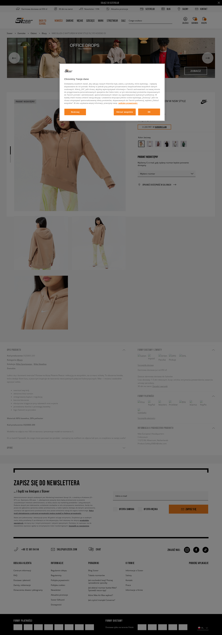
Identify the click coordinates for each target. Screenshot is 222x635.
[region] (112, 92)
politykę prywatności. (128, 103)
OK (149, 112)
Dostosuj (75, 112)
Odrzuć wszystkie (124, 112)
